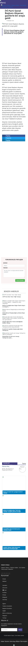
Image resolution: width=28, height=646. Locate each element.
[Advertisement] (12, 49)
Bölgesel (4, 597)
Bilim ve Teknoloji (7, 613)
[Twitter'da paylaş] (3, 13)
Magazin (4, 615)
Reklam (4, 581)
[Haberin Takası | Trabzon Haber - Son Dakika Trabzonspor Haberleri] (14, 6)
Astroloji (4, 599)
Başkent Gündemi (7, 608)
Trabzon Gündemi (7, 606)
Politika (4, 592)
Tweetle (8, 138)
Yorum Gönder (20, 280)
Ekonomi (4, 587)
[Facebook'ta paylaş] (3, 11)
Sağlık (4, 610)
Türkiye (4, 618)
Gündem (4, 585)
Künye (4, 579)
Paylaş (8, 136)
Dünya (4, 595)
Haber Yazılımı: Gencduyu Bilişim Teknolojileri (14, 641)
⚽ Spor (4, 590)
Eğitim (4, 603)
